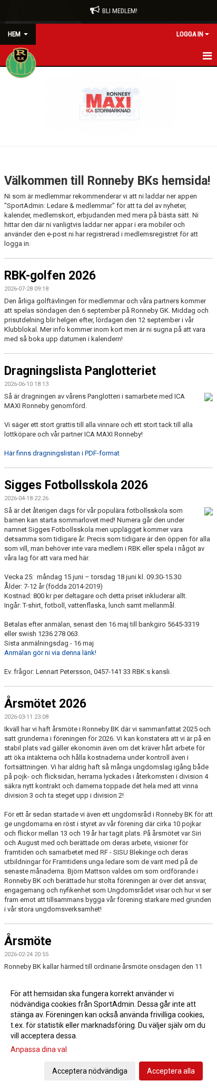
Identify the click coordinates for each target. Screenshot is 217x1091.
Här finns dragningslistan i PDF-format (62, 453)
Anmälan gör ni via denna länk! (50, 653)
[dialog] (108, 1032)
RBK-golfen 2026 (50, 276)
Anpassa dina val (39, 1049)
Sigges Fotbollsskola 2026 (76, 485)
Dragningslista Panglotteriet (80, 371)
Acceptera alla (171, 1071)
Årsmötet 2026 (45, 704)
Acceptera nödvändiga (89, 1071)
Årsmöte (28, 941)
